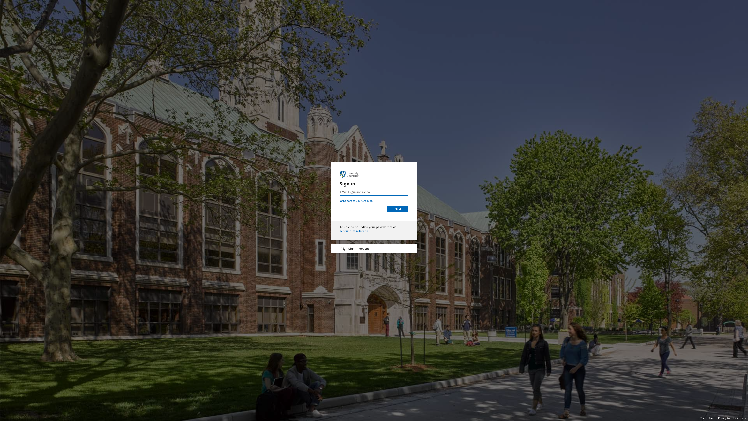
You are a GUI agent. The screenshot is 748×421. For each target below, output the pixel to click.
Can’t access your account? (356, 200)
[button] (374, 248)
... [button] (744, 418)
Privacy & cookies (728, 418)
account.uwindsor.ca (354, 231)
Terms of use (707, 418)
